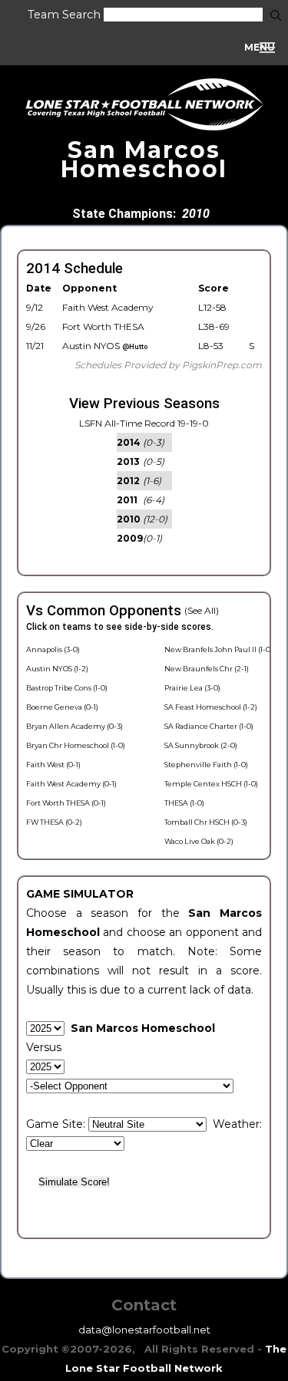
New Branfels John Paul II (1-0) (218, 649)
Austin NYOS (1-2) (57, 668)
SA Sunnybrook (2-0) (200, 745)
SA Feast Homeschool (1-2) (210, 707)
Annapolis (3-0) (53, 649)
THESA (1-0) (184, 803)
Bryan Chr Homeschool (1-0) (75, 745)
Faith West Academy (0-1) (71, 783)
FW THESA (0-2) (54, 822)
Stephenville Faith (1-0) (206, 764)
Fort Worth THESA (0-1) (66, 803)
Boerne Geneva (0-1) (62, 707)
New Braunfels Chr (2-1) (206, 668)
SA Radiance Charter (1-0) (208, 726)
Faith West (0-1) (53, 764)
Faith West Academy (108, 307)
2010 (196, 213)
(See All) (201, 610)
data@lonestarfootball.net (144, 1329)
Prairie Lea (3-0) (192, 688)
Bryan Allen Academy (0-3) (74, 726)
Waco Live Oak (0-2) (198, 841)
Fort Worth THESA (103, 326)
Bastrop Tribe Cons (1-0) (67, 688)
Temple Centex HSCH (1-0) (211, 783)
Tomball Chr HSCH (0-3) (205, 822)
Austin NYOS (104, 345)
